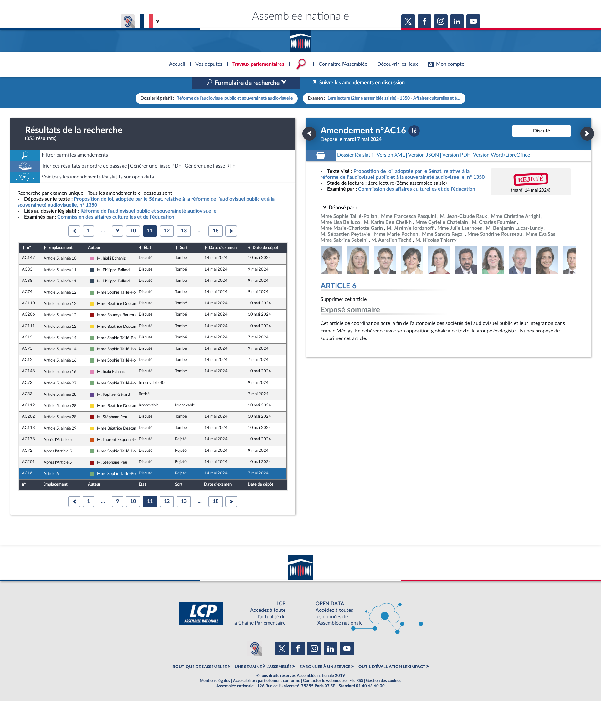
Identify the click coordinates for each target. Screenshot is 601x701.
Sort (183, 248)
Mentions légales (215, 681)
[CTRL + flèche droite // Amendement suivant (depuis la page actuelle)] (587, 134)
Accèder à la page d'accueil (300, 38)
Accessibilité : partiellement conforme (266, 681)
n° (29, 248)
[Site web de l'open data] (364, 613)
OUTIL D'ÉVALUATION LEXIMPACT (391, 667)
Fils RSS (356, 681)
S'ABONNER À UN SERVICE (325, 667)
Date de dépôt (265, 248)
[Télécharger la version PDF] (414, 131)
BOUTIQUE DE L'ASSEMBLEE (199, 667)
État (147, 248)
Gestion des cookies (383, 681)
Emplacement (60, 248)
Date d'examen (223, 248)
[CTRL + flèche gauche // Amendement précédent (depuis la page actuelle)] (309, 134)
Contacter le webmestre (325, 681)
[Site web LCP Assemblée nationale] (237, 613)
